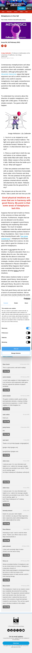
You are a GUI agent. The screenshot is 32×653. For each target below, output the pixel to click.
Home (3, 11)
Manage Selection (16, 353)
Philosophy (9, 11)
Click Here (16, 643)
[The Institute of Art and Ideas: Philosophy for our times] (2, 8)
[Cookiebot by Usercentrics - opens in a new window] (23, 299)
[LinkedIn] (8, 630)
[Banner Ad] (16, 3)
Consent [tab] (5, 303)
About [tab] (26, 303)
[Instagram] (14, 630)
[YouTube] (23, 630)
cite (5, 45)
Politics (21, 11)
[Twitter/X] (17, 630)
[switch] (28, 333)
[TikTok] (20, 630)
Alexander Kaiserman (9, 74)
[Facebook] (11, 630)
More (27, 11)
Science (15, 11)
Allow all (16, 348)
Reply (5, 371)
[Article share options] (2, 46)
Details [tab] (16, 303)
